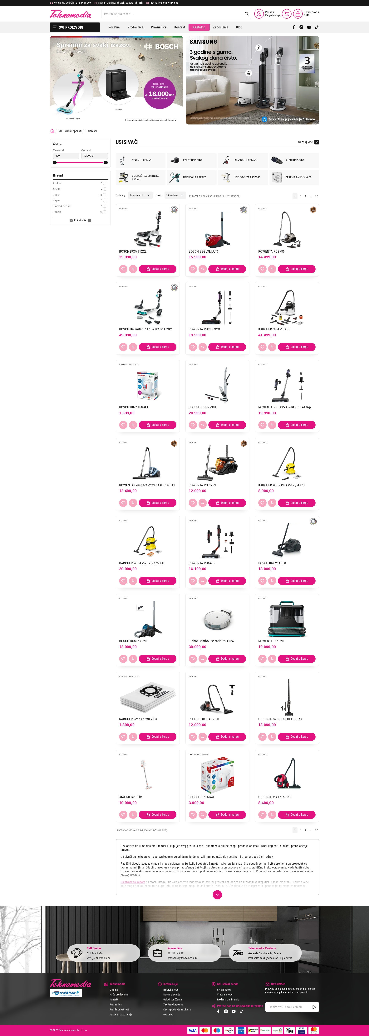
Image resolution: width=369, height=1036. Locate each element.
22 (316, 196)
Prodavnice (135, 27)
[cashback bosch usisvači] (116, 80)
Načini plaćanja (171, 994)
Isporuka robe (171, 989)
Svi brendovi (224, 989)
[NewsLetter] (314, 1007)
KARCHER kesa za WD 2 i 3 (138, 719)
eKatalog (199, 27)
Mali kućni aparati (70, 131)
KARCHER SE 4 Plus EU (274, 329)
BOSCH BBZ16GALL (203, 797)
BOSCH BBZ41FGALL (134, 407)
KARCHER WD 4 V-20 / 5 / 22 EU (141, 563)
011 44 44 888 (175, 953)
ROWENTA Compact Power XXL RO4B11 (147, 485)
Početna (114, 27)
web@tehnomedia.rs (98, 958)
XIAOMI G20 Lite (131, 797)
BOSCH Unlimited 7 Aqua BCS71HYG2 (145, 329)
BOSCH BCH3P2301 (203, 407)
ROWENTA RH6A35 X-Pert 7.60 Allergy (285, 407)
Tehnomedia (70, 14)
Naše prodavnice (119, 994)
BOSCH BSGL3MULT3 (204, 251)
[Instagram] (301, 27)
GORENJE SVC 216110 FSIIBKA (280, 719)
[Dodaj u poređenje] (133, 269)
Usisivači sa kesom (133, 882)
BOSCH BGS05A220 (133, 641)
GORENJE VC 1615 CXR (275, 797)
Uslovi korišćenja (172, 999)
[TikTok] (316, 27)
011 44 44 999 (95, 953)
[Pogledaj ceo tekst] (217, 894)
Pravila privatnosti (120, 1009)
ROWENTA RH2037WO (204, 329)
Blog (239, 27)
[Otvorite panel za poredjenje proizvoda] (287, 14)
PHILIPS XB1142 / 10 (204, 719)
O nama (114, 989)
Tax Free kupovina (173, 1004)
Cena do (87, 150)
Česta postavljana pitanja (177, 1009)
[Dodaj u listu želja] (123, 269)
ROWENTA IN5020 (271, 641)
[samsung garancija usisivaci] (252, 80)
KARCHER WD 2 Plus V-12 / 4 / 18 (282, 485)
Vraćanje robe (225, 994)
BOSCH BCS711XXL (133, 251)
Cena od (58, 150)
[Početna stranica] (52, 130)
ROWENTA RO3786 (271, 251)
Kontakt (179, 27)
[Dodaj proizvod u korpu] (157, 269)
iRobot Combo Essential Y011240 (212, 641)
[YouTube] (309, 27)
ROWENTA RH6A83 (202, 563)
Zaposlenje (220, 27)
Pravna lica (116, 1004)
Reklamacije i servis (228, 999)
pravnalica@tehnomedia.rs (182, 958)
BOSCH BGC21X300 (272, 563)
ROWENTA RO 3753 (202, 485)
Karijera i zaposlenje (121, 1014)
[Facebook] (293, 27)
